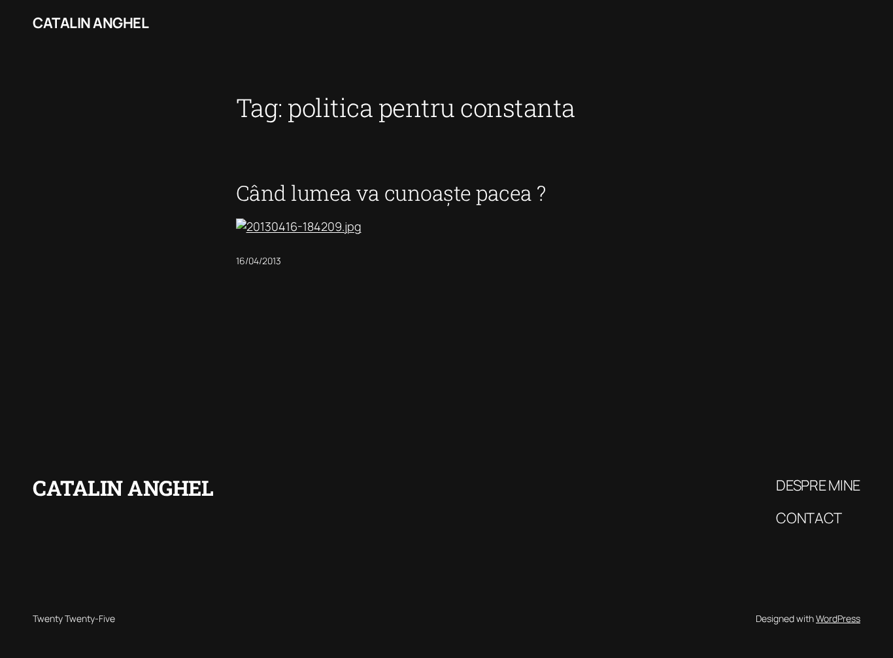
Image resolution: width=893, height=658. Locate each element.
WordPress (838, 618)
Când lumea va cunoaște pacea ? (391, 193)
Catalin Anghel (90, 23)
